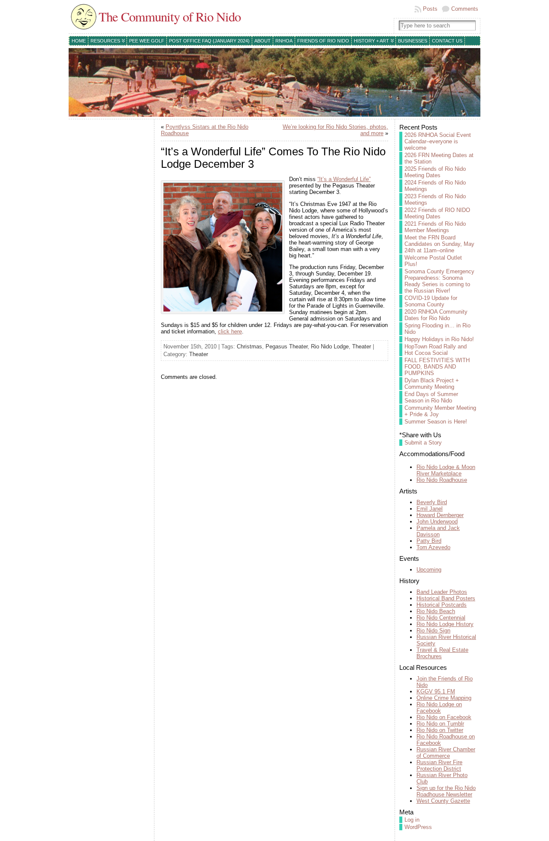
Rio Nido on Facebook (443, 717)
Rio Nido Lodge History (445, 624)
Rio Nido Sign (433, 630)
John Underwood (437, 521)
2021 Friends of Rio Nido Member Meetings (435, 227)
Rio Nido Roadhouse (441, 480)
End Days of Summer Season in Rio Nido (431, 397)
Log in (411, 820)
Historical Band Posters (445, 598)
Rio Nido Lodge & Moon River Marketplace (445, 470)
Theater (361, 346)
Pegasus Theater (286, 346)
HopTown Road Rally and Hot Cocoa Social (435, 349)
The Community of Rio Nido (170, 16)
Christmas (249, 346)
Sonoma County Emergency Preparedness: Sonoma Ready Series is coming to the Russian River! (439, 281)
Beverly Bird (431, 502)
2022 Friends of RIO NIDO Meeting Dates (437, 213)
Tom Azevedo (433, 547)
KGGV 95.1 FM (435, 691)
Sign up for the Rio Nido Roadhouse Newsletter (446, 791)
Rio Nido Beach (435, 611)
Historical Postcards (441, 605)
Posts (430, 9)
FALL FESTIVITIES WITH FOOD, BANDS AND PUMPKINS (437, 366)
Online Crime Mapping (443, 698)
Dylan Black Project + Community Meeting (431, 383)
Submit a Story (423, 442)
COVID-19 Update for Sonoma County (430, 301)
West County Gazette (443, 801)
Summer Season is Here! (435, 421)
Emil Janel (429, 508)
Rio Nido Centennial (440, 617)
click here (230, 331)
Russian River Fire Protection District (439, 765)
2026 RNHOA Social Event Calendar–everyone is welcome (437, 141)
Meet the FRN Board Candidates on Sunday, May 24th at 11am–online (439, 244)
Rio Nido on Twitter (439, 730)
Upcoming (428, 569)
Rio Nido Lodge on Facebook (439, 707)
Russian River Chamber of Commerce (445, 752)
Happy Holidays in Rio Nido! (439, 339)
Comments (464, 9)
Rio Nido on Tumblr (440, 723)
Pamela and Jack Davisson (438, 531)
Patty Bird (428, 541)
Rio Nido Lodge (330, 346)
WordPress (418, 827)
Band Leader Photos (441, 592)
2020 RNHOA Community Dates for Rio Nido (436, 315)
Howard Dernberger (440, 515)
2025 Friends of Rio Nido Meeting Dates (435, 172)
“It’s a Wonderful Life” (344, 179)
